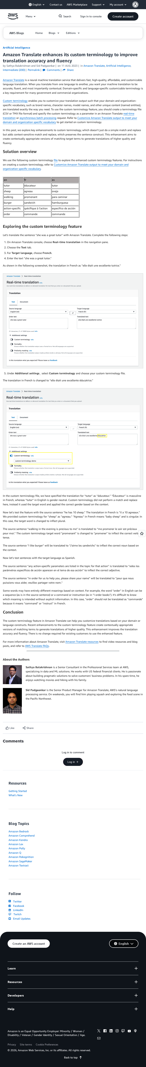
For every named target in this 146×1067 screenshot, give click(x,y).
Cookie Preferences (47, 1044)
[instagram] (117, 1031)
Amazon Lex (16, 844)
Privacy (12, 1044)
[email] (98, 1039)
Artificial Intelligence (16, 47)
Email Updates (21, 918)
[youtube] (129, 1031)
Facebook (18, 905)
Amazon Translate (13, 80)
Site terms (26, 1044)
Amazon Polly (17, 848)
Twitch (16, 914)
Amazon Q (15, 852)
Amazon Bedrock (19, 831)
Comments (53, 69)
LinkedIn (17, 910)
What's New (16, 795)
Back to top (71, 1057)
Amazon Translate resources (81, 641)
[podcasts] (135, 1031)
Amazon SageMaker (20, 861)
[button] (123, 16)
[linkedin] (111, 1031)
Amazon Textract (19, 865)
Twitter (17, 901)
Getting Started (18, 791)
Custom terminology (15, 100)
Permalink (34, 69)
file (56, 160)
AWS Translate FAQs (37, 645)
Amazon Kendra (18, 839)
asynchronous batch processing (38, 117)
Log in (71, 761)
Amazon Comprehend (22, 835)
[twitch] (123, 1031)
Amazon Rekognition (21, 856)
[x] (98, 1031)
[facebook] (104, 1031)
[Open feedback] (141, 533)
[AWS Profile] (135, 5)
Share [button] (70, 69)
